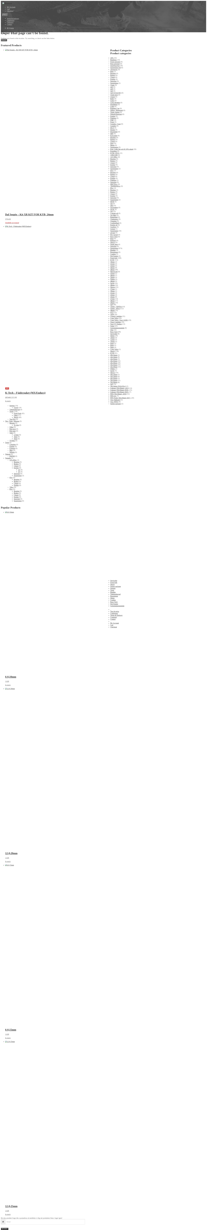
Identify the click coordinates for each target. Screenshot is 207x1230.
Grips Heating (115, 103)
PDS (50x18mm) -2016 (118, 394)
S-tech (16, 408)
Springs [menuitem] (112, 588)
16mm (112, 341)
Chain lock (114, 95)
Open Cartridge (115, 322)
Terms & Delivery (13, 19)
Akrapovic (114, 69)
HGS (112, 128)
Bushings (113, 60)
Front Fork (17, 413)
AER (112, 314)
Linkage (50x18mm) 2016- (119, 390)
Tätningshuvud (14, 409)
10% (111, 58)
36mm (112, 262)
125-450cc (13, 460)
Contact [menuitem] (113, 619)
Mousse (12, 423)
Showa (112, 287)
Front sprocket (115, 62)
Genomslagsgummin (117, 328)
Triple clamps (114, 112)
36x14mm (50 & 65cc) (118, 386)
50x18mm (113, 367)
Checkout (10, 11)
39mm (112, 291)
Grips (112, 101)
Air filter (113, 215)
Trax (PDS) (114, 402)
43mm (112, 266)
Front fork (113, 258)
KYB (112, 260)
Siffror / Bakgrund (116, 110)
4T (19, 472)
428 (111, 89)
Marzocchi (114, 272)
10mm (112, 338)
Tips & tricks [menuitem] (114, 611)
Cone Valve (114, 318)
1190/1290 (114, 155)
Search (4, 40)
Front (112, 122)
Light (112, 106)
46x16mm (113, 361)
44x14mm (113, 357)
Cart (8, 9)
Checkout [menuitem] (113, 627)
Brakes (112, 75)
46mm (112, 268)
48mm (112, 270)
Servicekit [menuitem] (113, 581)
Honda (112, 130)
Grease (112, 229)
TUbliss (12, 441)
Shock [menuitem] (112, 584)
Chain (112, 85)
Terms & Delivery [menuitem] (116, 615)
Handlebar (113, 104)
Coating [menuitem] (113, 600)
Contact (9, 24)
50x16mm (113, 365)
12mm (112, 340)
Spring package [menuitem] (115, 586)
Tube (11, 433)
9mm (112, 347)
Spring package (115, 404)
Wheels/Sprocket (116, 114)
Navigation (114, 207)
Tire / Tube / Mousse (12, 421)
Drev (112, 143)
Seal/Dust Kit (114, 66)
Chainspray (114, 219)
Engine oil (113, 225)
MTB (112, 202)
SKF (112, 205)
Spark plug (114, 244)
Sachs (112, 283)
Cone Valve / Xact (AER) (119, 320)
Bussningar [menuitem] (114, 596)
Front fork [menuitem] (113, 582)
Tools (11, 411)
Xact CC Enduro (116, 324)
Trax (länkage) (115, 400)
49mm (112, 303)
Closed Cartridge (116, 316)
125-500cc (114, 157)
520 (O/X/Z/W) (115, 93)
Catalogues (10, 20)
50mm (112, 277)
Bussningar (114, 252)
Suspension (114, 83)
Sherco (112, 242)
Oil (111, 204)
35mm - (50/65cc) (116, 307)
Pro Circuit (114, 235)
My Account (11, 7)
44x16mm (113, 359)
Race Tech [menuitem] (114, 602)
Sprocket (113, 81)
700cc (11, 487)
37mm (112, 289)
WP (111, 305)
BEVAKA (4, 1229)
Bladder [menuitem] (113, 592)
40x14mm (113, 355)
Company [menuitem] (113, 617)
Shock (112, 351)
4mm (15, 439)
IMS (111, 134)
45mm (112, 273)
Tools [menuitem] (112, 590)
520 (111, 91)
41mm (112, 264)
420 (111, 87)
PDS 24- (113, 396)
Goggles (113, 126)
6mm (112, 343)
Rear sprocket (115, 64)
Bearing (113, 73)
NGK (112, 209)
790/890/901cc (115, 186)
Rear (112, 239)
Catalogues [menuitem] (114, 613)
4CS (111, 312)
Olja (111, 330)
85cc (112, 188)
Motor (112, 145)
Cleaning (113, 221)
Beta (111, 71)
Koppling (113, 151)
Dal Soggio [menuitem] (114, 604)
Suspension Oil (115, 68)
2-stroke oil (114, 213)
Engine (112, 79)
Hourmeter (114, 132)
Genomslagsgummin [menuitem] (117, 606)
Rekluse (113, 240)
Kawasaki (113, 136)
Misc (11, 450)
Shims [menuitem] (112, 598)
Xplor (112, 326)
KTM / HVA (114, 153)
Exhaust (12, 448)
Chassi (112, 77)
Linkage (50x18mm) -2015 (119, 388)
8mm (112, 345)
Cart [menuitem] (111, 625)
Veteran (7, 454)
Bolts (112, 99)
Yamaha (8, 458)
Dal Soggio (114, 256)
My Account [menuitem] (114, 623)
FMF (112, 120)
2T (19, 470)
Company (10, 22)
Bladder (113, 250)
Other (16, 415)
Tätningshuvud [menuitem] (115, 594)
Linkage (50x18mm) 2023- (119, 392)
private (112, 233)
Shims (112, 336)
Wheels (12, 452)
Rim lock (12, 429)
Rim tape (12, 431)
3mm (15, 437)
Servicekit (113, 334)
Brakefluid (114, 217)
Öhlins (112, 279)
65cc (112, 171)
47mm (112, 299)
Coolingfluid (114, 223)
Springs (12, 406)
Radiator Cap (114, 108)
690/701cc (113, 184)
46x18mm (113, 363)
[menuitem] (110, 609)
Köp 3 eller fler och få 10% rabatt (121, 149)
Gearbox (113, 227)
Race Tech (114, 237)
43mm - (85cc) (115, 308)
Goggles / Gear (115, 124)
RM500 (12, 456)
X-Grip (16, 425)
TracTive (12, 419)
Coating (113, 254)
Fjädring (113, 118)
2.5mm (16, 435)
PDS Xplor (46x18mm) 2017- (120, 398)
